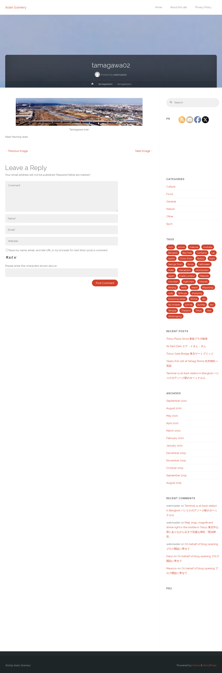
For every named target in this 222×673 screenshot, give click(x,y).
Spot (169, 223)
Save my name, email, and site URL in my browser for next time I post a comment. (58, 250)
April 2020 (172, 423)
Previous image (18, 151)
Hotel (171, 270)
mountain (173, 281)
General (171, 201)
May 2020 (172, 415)
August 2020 (174, 408)
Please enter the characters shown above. (31, 265)
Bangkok (173, 252)
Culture (170, 186)
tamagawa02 (106, 84)
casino (171, 258)
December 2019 (176, 453)
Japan (171, 275)
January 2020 (174, 445)
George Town (175, 264)
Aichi (170, 247)
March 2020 (173, 430)
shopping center (177, 298)
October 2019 (174, 468)
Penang (172, 287)
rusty (170, 293)
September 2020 (176, 400)
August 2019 (173, 482)
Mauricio (171, 568)
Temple (172, 310)
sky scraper (174, 304)
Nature (170, 209)
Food (169, 194)
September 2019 (176, 475)
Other (169, 216)
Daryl (169, 556)
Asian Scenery (15, 7)
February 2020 (175, 438)
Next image (142, 151)
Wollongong (175, 316)
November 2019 (176, 460)
